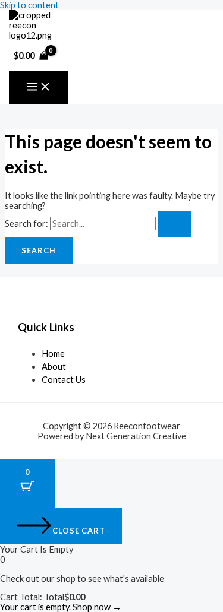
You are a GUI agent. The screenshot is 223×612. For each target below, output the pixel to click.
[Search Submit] (174, 224)
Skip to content (29, 5)
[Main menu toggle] (38, 87)
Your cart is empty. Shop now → (60, 607)
